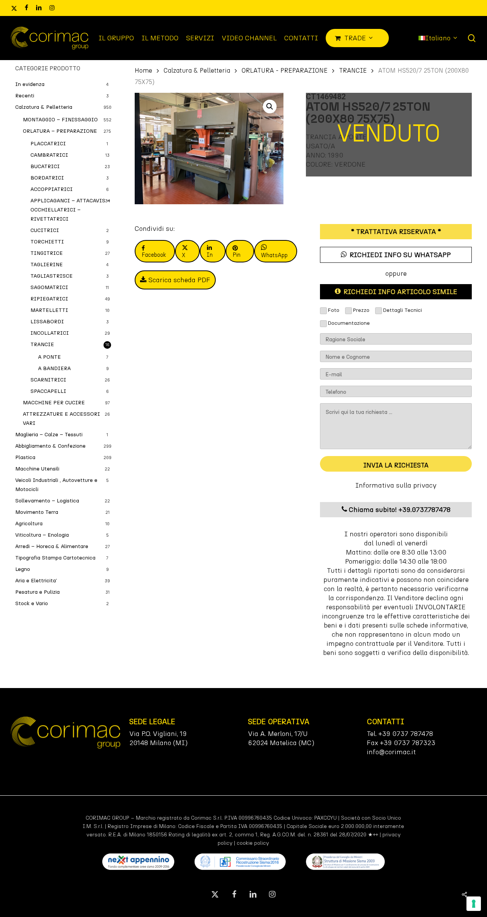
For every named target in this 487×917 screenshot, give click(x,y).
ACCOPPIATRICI (51, 189)
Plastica (25, 457)
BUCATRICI (45, 166)
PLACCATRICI (48, 143)
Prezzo (361, 310)
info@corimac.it (391, 752)
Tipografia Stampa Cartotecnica (55, 558)
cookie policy (253, 843)
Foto (333, 310)
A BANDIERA (54, 368)
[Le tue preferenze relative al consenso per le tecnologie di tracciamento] (473, 903)
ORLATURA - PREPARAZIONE (285, 70)
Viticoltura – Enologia (42, 535)
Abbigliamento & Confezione (50, 446)
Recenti (24, 95)
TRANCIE (42, 344)
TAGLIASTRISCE (51, 276)
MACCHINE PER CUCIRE (54, 402)
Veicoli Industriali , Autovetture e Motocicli (56, 485)
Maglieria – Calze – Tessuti (49, 434)
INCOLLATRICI (49, 333)
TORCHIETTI (47, 241)
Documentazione (349, 323)
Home (143, 70)
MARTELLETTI (49, 310)
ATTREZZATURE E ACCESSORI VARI (61, 418)
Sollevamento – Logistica (47, 500)
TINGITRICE (46, 253)
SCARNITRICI (48, 380)
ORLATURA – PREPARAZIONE (60, 131)
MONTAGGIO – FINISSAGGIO (60, 119)
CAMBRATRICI (49, 155)
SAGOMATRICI (49, 287)
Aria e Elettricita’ (36, 580)
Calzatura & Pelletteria (43, 107)
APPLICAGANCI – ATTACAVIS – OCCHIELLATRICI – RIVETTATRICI (70, 209)
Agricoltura (29, 523)
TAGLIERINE (46, 264)
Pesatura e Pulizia (37, 592)
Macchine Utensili (37, 469)
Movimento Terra (36, 512)
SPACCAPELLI (48, 391)
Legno (22, 569)
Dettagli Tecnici (402, 310)
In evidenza (30, 84)
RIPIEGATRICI (49, 299)
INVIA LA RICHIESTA (395, 465)
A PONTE (49, 357)
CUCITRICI (44, 230)
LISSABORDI (47, 321)
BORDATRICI (47, 178)
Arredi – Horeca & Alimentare (51, 546)
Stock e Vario (31, 603)
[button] (270, 106)
